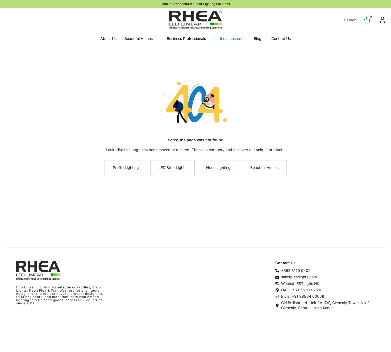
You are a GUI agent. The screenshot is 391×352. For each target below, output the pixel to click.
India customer (233, 38)
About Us (108, 38)
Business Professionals (186, 38)
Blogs (258, 38)
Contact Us (281, 38)
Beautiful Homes (138, 38)
